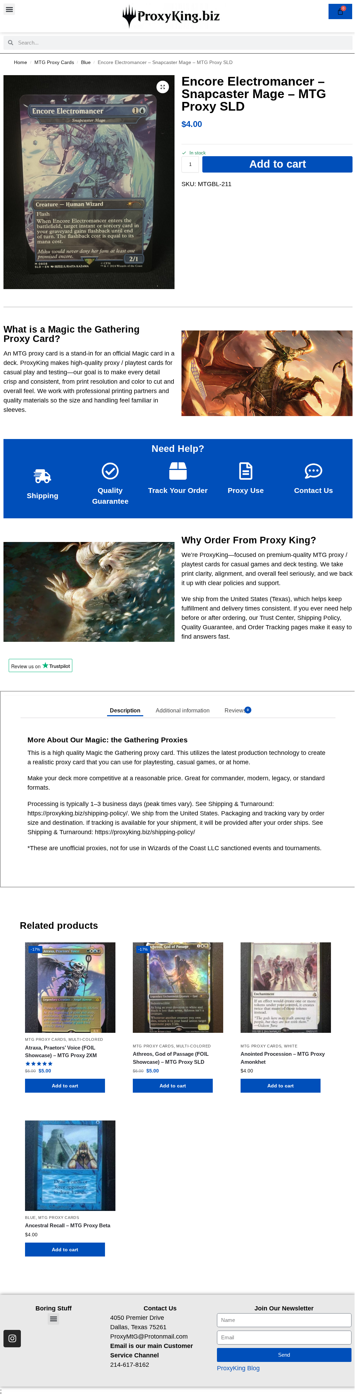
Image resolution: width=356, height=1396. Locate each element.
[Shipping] (42, 476)
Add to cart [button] (65, 1085)
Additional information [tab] (183, 710)
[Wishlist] (105, 953)
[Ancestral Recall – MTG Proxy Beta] (70, 1165)
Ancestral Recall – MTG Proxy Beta (67, 1225)
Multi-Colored (85, 1039)
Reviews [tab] (237, 710)
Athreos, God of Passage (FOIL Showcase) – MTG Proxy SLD (171, 1058)
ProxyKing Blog (238, 1368)
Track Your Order (178, 490)
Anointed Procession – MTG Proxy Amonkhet (283, 1058)
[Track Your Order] (178, 471)
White (291, 1046)
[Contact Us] (313, 471)
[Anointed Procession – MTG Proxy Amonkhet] (286, 987)
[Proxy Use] (245, 471)
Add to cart (277, 164)
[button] (9, 9)
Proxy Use (246, 490)
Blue (86, 62)
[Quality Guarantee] (110, 471)
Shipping (42, 496)
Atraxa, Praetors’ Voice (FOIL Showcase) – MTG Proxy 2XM (61, 1052)
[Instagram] (12, 1338)
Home (20, 62)
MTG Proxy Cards (54, 62)
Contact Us (313, 490)
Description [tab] (125, 710)
